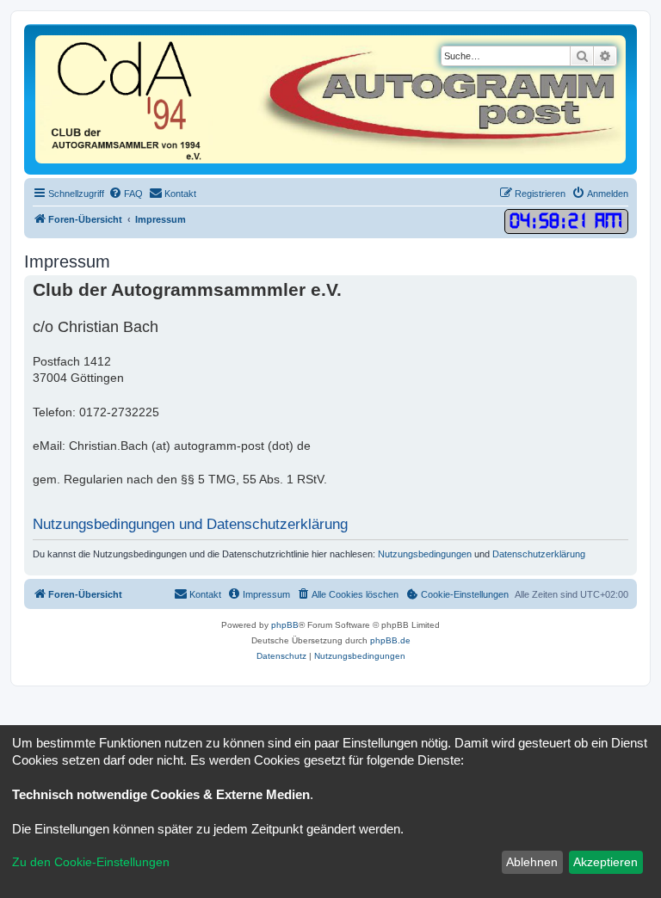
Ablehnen (532, 862)
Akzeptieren (605, 862)
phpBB (285, 625)
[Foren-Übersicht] (330, 99)
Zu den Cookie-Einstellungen (91, 862)
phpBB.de (390, 640)
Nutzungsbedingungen (425, 554)
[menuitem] (125, 193)
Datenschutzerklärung (538, 554)
